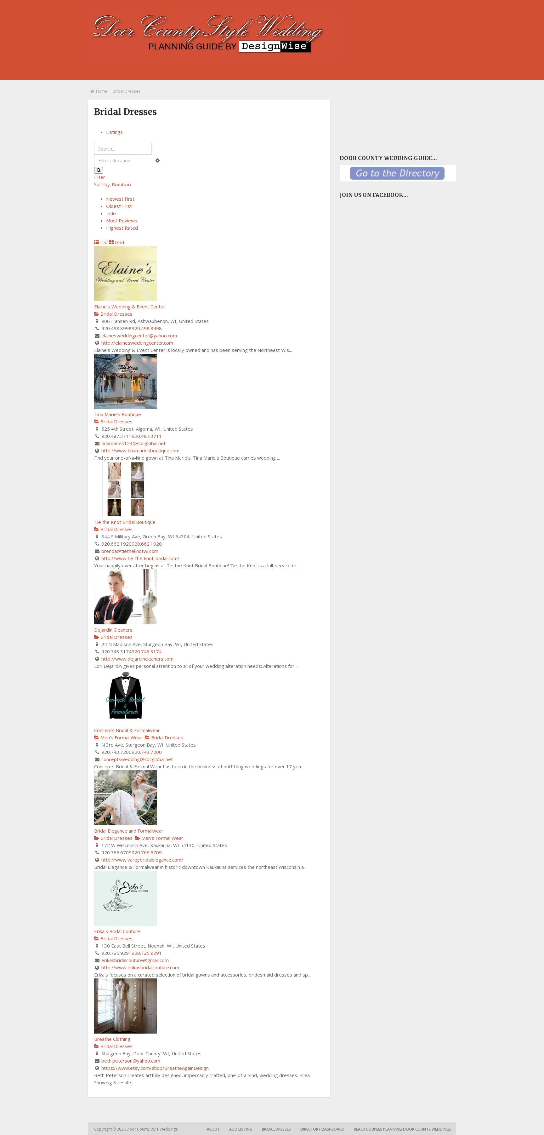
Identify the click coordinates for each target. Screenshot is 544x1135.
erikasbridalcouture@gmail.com (135, 960)
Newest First (120, 199)
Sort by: (112, 184)
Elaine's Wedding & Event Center (129, 306)
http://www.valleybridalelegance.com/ (142, 860)
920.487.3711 (147, 436)
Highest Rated (122, 228)
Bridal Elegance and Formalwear (128, 831)
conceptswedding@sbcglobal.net (137, 759)
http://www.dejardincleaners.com (137, 659)
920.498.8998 (147, 328)
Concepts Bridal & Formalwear (127, 730)
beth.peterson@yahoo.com (130, 1061)
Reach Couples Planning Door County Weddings (402, 1129)
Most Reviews (121, 220)
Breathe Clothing (112, 1039)
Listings (114, 132)
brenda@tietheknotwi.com (129, 551)
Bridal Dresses (116, 314)
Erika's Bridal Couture (117, 931)
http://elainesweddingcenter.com (137, 343)
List (103, 242)
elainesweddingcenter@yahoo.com (139, 335)
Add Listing (240, 1129)
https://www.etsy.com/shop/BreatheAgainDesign (155, 1068)
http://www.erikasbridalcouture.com (140, 967)
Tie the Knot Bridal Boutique (125, 522)
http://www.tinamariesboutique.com (140, 450)
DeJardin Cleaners (113, 630)
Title (111, 213)
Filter (99, 177)
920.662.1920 (147, 544)
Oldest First (119, 206)
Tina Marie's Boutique (117, 414)
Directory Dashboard (322, 1129)
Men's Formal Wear (120, 737)
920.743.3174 (147, 651)
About (213, 1129)
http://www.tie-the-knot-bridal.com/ (140, 558)
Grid (119, 242)
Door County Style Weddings (152, 1129)
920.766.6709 (147, 852)
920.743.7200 (147, 752)
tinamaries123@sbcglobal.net (133, 443)
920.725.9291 (147, 953)
